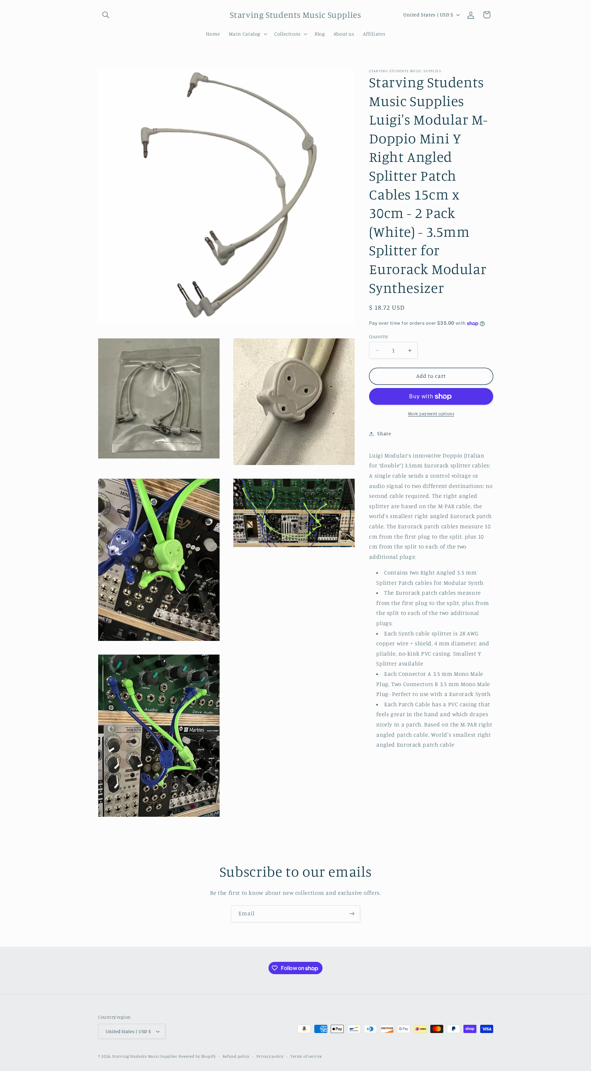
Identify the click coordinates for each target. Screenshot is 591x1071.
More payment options (431, 413)
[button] (106, 15)
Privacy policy (270, 1056)
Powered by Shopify (197, 1056)
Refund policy (236, 1056)
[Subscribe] (352, 913)
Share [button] (384, 434)
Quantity (378, 336)
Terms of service (306, 1056)
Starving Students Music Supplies (144, 1056)
